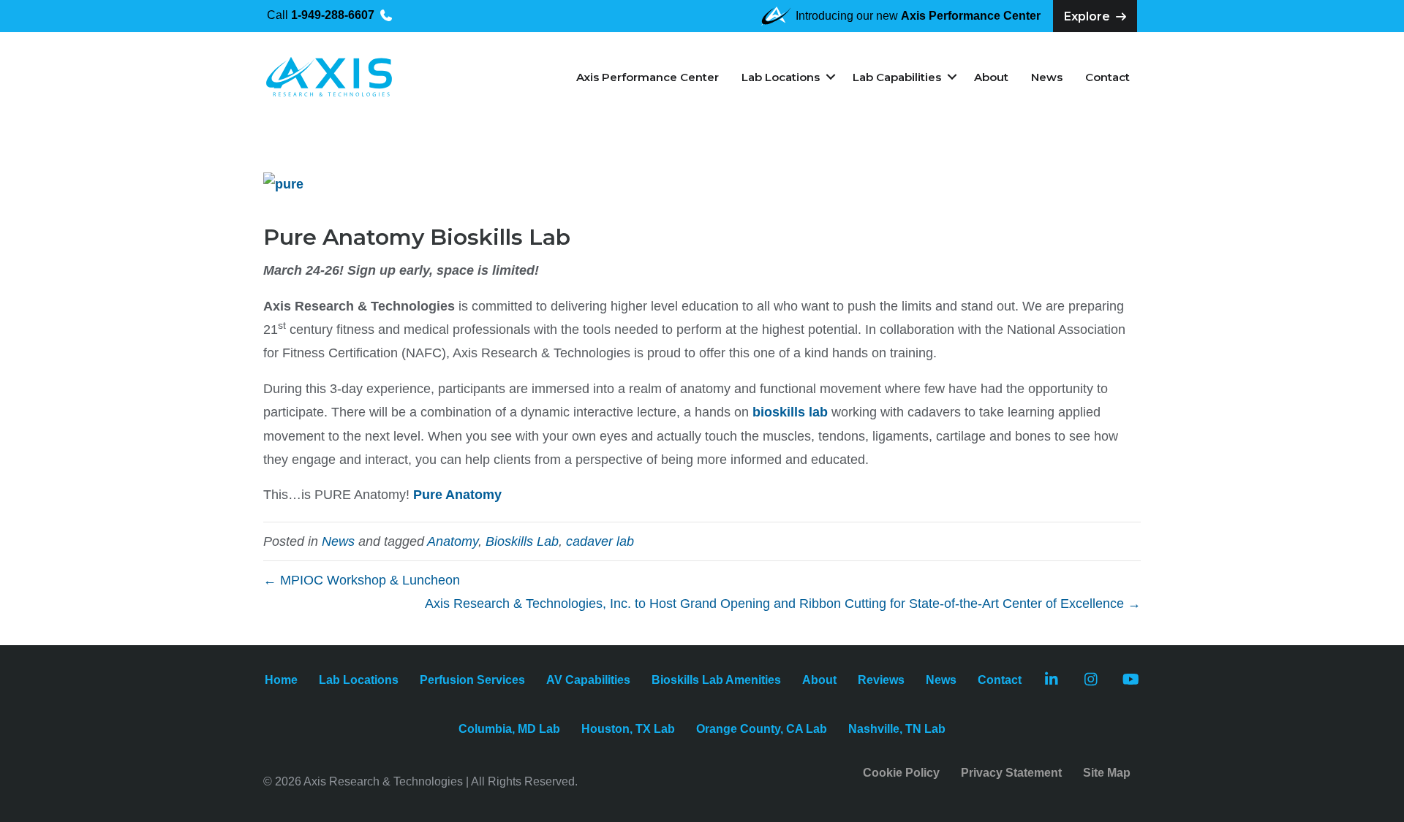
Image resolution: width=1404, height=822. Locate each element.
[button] (830, 77)
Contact (1107, 77)
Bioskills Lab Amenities (716, 680)
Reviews (881, 680)
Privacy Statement (1011, 772)
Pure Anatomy (457, 494)
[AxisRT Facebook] (1091, 680)
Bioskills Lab (522, 541)
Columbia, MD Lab (509, 729)
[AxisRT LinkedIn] (1052, 680)
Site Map (1107, 772)
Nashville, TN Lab (897, 729)
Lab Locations (780, 77)
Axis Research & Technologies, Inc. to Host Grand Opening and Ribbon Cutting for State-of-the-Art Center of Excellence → (783, 603)
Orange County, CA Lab (761, 729)
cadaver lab (600, 541)
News (1047, 77)
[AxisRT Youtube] (1131, 680)
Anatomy (452, 541)
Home (281, 680)
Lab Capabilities (897, 77)
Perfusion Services (472, 680)
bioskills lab (790, 412)
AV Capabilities (588, 680)
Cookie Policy (901, 772)
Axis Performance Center (647, 77)
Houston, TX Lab (628, 729)
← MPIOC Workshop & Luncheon (361, 580)
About (991, 77)
